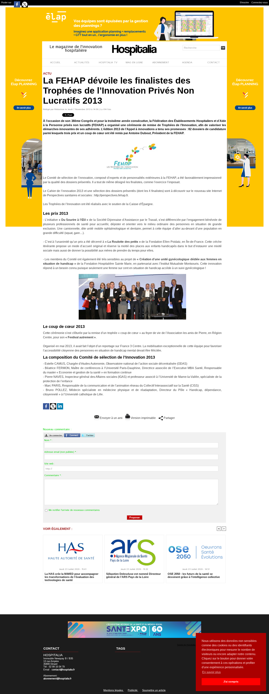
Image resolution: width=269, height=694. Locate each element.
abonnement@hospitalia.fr (57, 678)
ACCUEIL (55, 62)
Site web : (49, 464)
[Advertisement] (134, 596)
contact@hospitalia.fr (63, 670)
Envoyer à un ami (110, 417)
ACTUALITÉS (81, 62)
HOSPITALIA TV (108, 62)
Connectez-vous (259, 2)
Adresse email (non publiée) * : (60, 452)
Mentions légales (113, 690)
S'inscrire (244, 2)
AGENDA (187, 62)
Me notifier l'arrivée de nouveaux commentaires (74, 510)
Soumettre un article (154, 690)
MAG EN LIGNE (134, 62)
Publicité (133, 690)
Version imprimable (143, 417)
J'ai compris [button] (230, 681)
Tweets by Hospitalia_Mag (188, 645)
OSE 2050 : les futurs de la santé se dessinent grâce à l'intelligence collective (194, 575)
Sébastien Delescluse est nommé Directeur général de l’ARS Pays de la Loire (133, 575)
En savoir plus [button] (211, 672)
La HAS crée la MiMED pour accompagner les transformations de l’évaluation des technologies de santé (71, 576)
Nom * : (48, 440)
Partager (169, 417)
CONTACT (213, 62)
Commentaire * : (53, 475)
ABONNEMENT (160, 62)
